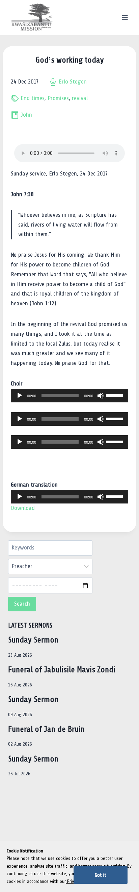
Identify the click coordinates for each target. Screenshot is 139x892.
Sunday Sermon (33, 640)
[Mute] (100, 395)
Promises (58, 98)
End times (33, 98)
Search (22, 603)
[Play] (19, 395)
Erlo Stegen (73, 81)
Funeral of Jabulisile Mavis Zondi (61, 670)
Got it (100, 875)
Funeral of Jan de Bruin (46, 729)
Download (23, 508)
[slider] (115, 395)
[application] (69, 395)
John (26, 114)
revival (80, 98)
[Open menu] (124, 17)
